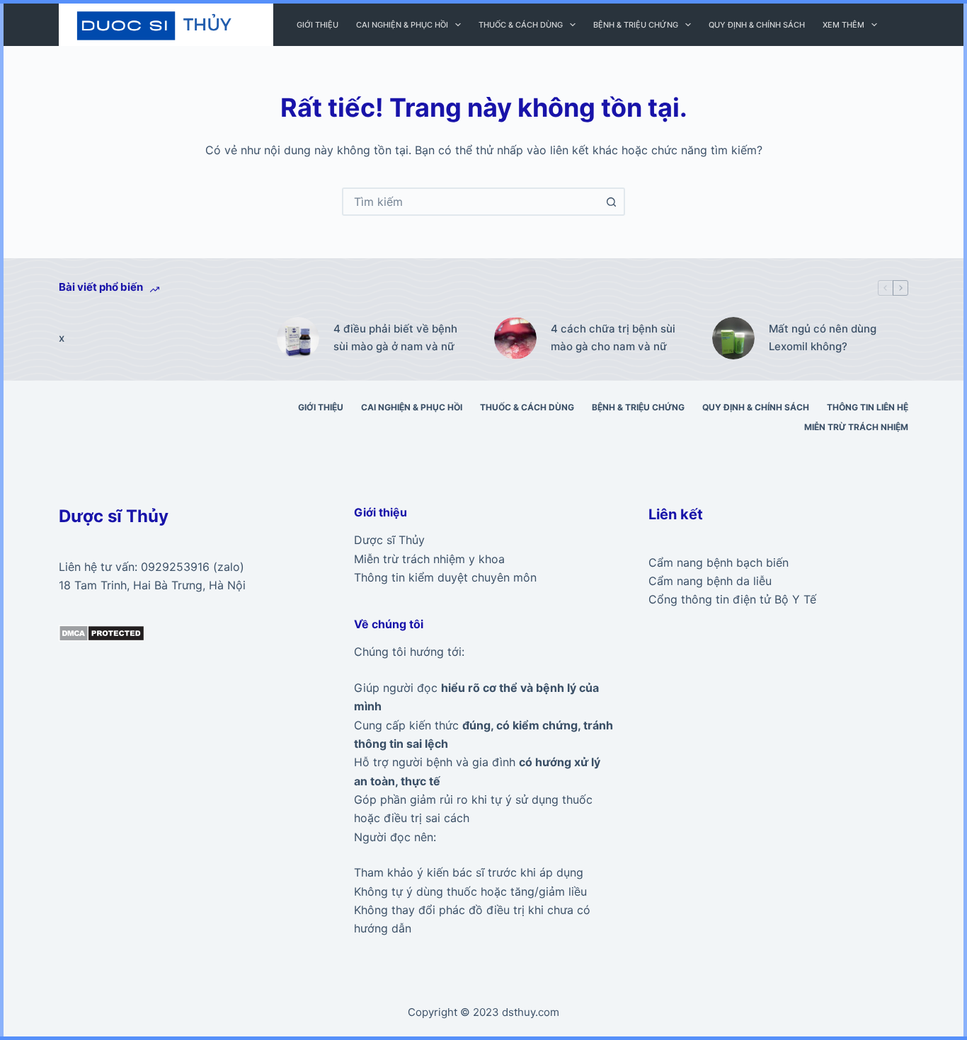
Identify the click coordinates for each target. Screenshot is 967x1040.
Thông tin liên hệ (867, 407)
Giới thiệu (317, 25)
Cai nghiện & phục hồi (402, 25)
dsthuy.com (530, 1012)
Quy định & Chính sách (757, 25)
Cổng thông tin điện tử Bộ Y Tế (732, 599)
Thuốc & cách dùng (521, 25)
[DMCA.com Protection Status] (101, 632)
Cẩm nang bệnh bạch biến (718, 562)
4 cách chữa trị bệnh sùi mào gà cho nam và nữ (613, 337)
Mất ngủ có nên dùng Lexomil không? (822, 337)
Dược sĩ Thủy (389, 540)
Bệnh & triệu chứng (635, 25)
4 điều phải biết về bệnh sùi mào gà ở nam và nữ (395, 337)
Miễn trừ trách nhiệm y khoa (429, 559)
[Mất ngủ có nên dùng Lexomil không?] (733, 338)
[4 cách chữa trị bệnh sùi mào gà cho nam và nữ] (515, 338)
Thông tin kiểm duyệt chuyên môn (445, 577)
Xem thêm (843, 25)
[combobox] (470, 201)
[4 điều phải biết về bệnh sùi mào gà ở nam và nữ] (298, 338)
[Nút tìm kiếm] (611, 201)
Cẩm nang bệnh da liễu (710, 581)
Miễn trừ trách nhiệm (856, 427)
